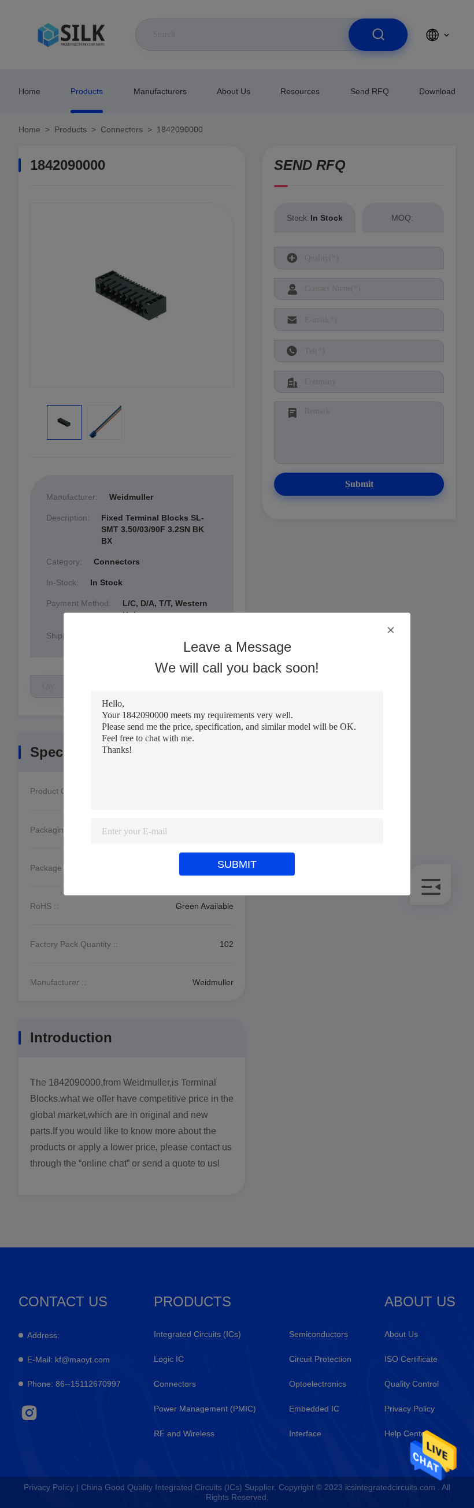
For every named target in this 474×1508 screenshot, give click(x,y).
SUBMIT (237, 864)
